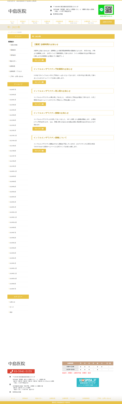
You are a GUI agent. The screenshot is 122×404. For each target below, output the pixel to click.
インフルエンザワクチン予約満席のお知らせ (53, 69)
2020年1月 (13, 207)
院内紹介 (13, 55)
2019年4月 (13, 248)
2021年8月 (13, 151)
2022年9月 (13, 120)
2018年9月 (13, 283)
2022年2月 (13, 130)
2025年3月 (13, 110)
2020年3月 (13, 197)
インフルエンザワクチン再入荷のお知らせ (52, 91)
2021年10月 (13, 140)
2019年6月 (13, 237)
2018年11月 (13, 273)
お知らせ (12, 302)
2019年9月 (13, 227)
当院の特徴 (14, 45)
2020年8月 (13, 181)
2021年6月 (13, 161)
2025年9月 (13, 105)
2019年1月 (13, 263)
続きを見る (38, 60)
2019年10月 (13, 222)
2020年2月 (13, 202)
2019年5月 (13, 243)
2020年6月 (13, 186)
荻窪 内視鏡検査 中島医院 (61, 402)
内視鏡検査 (86, 398)
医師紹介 (13, 50)
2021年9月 (13, 145)
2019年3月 (13, 253)
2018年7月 (13, 289)
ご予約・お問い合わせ (16, 76)
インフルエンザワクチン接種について (50, 138)
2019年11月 (13, 217)
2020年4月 (13, 191)
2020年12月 (13, 171)
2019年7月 (13, 232)
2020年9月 (13, 176)
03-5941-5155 (23, 371)
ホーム (12, 22)
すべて (12, 307)
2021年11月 (13, 135)
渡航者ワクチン (74, 22)
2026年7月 (13, 89)
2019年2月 (13, 258)
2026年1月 (13, 100)
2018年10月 (13, 278)
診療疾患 (12, 66)
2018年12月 (13, 268)
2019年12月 (13, 212)
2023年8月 (13, 115)
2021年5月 (13, 166)
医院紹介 (25, 398)
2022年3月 (13, 125)
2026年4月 (13, 94)
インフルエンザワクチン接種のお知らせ (51, 113)
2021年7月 (13, 156)
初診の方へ (35, 22)
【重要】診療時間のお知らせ (46, 44)
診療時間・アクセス (90, 22)
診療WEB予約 (107, 22)
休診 (11, 312)
